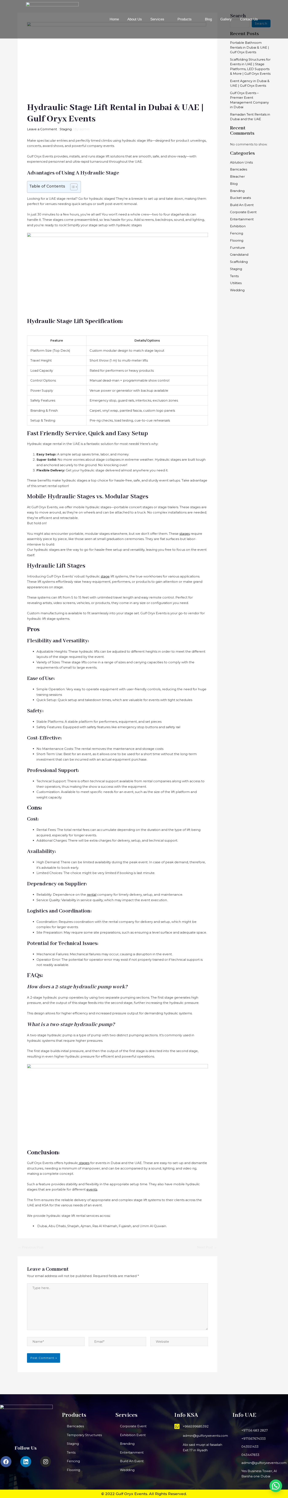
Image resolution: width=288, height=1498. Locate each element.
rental (91, 895)
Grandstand (239, 255)
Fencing (236, 233)
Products (185, 19)
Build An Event (242, 205)
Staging (66, 129)
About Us (134, 19)
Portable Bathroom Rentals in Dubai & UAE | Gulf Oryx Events (249, 47)
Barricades (238, 169)
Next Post (207, 1247)
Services (157, 19)
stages (184, 534)
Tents (234, 276)
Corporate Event (243, 212)
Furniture (237, 248)
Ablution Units (241, 162)
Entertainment (242, 219)
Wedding (237, 290)
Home (114, 19)
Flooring (236, 240)
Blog (208, 19)
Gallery (226, 19)
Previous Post (31, 1247)
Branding (237, 191)
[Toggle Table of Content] (72, 186)
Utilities (236, 283)
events (91, 1189)
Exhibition (238, 226)
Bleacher (237, 176)
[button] (275, 1485)
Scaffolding (239, 262)
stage (105, 576)
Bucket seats (240, 198)
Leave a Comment (42, 129)
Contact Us (249, 19)
